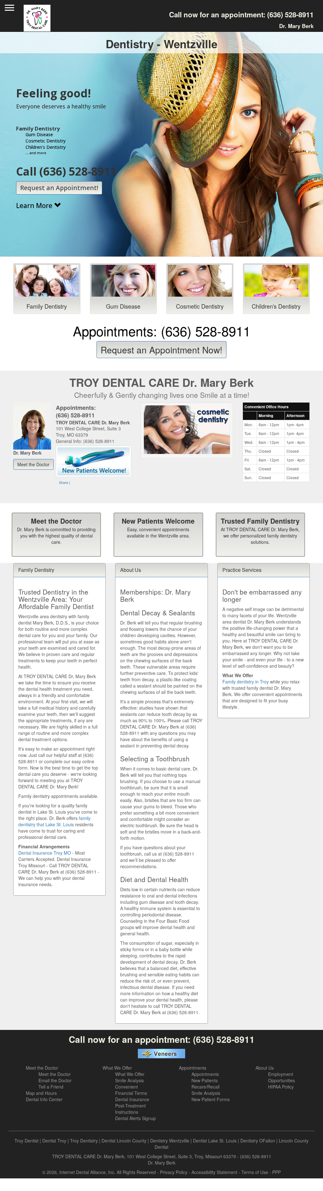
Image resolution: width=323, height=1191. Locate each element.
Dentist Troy (54, 1140)
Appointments (192, 1068)
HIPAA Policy (281, 1087)
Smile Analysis (129, 1080)
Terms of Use (254, 1172)
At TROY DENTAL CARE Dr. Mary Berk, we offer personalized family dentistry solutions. (260, 535)
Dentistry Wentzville (169, 1140)
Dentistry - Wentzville (161, 44)
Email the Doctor (55, 1080)
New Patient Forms (210, 1099)
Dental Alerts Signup (135, 1118)
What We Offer (117, 1068)
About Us (264, 1068)
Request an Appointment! (59, 187)
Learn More (35, 205)
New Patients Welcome (158, 521)
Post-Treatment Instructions (130, 1108)
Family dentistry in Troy (245, 681)
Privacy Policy (173, 1172)
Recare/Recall (205, 1087)
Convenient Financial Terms (131, 1090)
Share (63, 482)
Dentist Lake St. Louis (215, 1140)
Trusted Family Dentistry (260, 521)
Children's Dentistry (276, 306)
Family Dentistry (46, 306)
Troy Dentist (26, 1140)
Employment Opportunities (281, 1077)
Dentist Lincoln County (124, 1140)
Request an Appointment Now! (161, 349)
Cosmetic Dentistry (200, 306)
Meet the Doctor (56, 521)
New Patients (204, 1080)
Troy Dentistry (84, 1140)
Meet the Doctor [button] (33, 464)
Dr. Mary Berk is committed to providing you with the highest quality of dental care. (56, 535)
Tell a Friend (50, 1087)
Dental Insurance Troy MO (44, 853)
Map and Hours (41, 1093)
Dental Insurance (132, 1099)
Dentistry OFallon (257, 1140)
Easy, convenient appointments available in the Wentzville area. (158, 532)
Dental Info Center (44, 1099)
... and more (36, 152)
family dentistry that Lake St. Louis (54, 821)
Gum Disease (123, 306)
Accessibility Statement (214, 1172)
